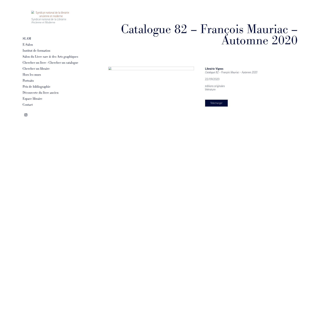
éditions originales (215, 86)
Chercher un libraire (36, 69)
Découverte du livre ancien (40, 93)
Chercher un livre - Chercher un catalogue (50, 63)
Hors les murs (32, 75)
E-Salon (28, 45)
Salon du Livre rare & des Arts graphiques (50, 57)
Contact (28, 105)
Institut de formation (36, 51)
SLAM (27, 39)
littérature (210, 89)
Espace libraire (32, 99)
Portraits (28, 81)
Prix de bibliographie (36, 87)
